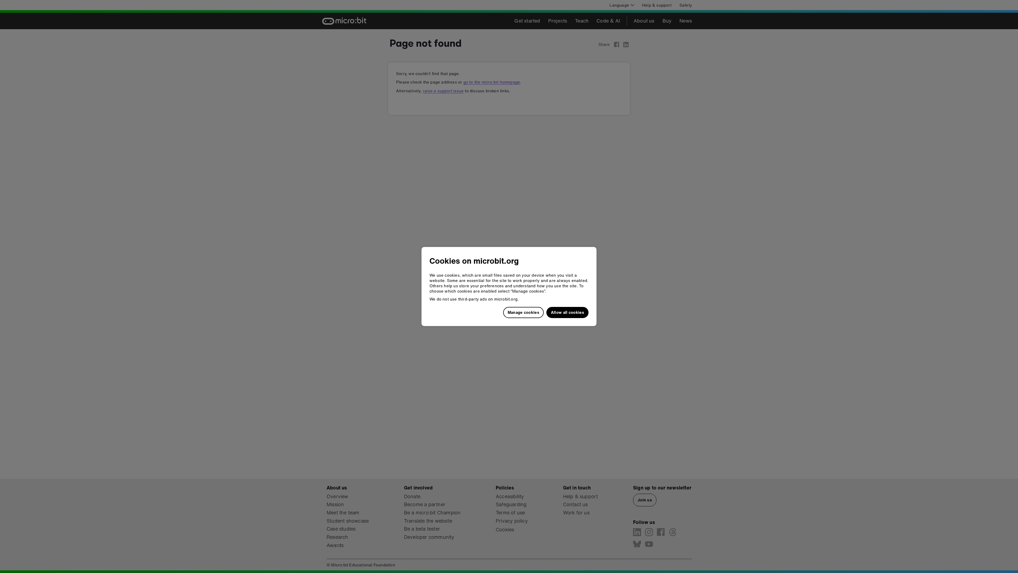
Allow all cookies (567, 312)
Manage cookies (523, 312)
